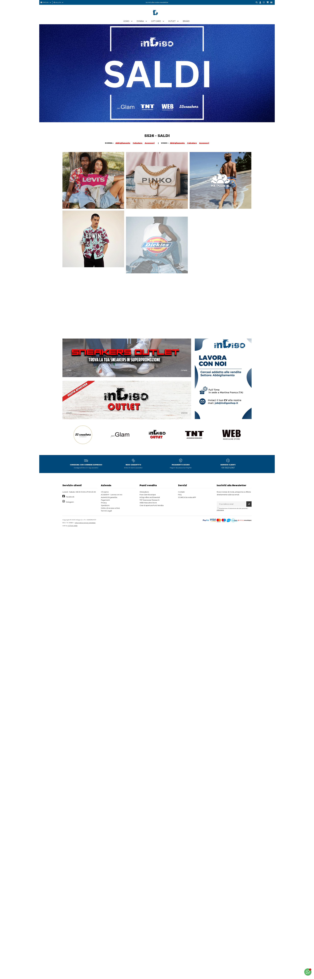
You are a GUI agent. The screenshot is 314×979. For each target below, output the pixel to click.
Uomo (126, 21)
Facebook (70, 497)
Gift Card (156, 21)
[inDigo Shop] (157, 17)
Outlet (171, 21)
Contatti (181, 492)
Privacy (104, 503)
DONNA (117, 202)
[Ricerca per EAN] (270, 2)
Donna (140, 21)
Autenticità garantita (109, 497)
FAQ (180, 495)
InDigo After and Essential (150, 497)
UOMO (69, 202)
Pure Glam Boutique (148, 495)
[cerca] (256, 2)
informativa (220, 510)
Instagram (70, 502)
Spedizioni (105, 505)
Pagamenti (105, 500)
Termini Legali (106, 511)
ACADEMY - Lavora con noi (111, 495)
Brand (186, 21)
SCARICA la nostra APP (187, 497)
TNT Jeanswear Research (149, 500)
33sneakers (144, 492)
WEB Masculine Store (148, 503)
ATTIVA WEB (72, 526)
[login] (259, 2)
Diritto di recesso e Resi (110, 508)
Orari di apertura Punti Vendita (152, 505)
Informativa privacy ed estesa (85, 523)
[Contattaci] (263, 2)
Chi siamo (105, 492)
